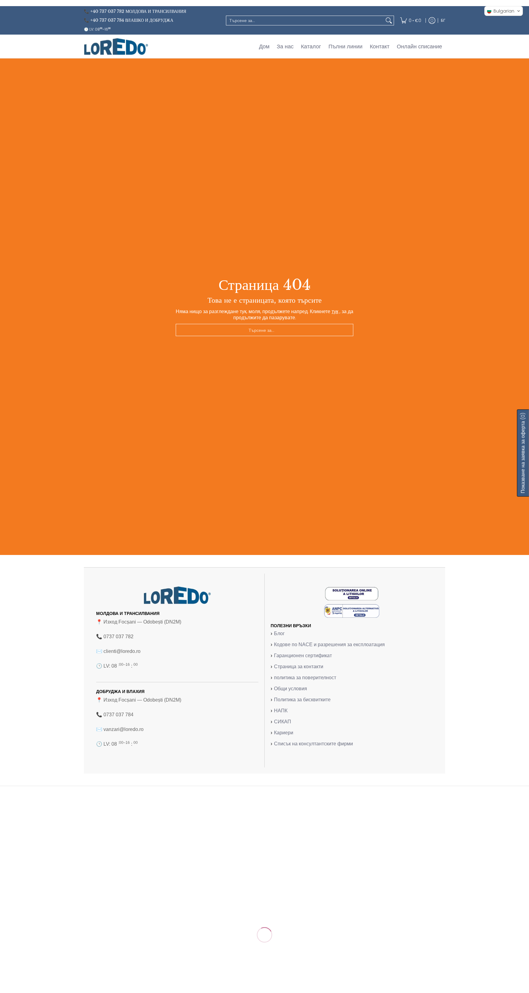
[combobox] (305, 20)
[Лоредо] (116, 46)
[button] (503, 11)
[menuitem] (411, 20)
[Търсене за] (389, 20)
